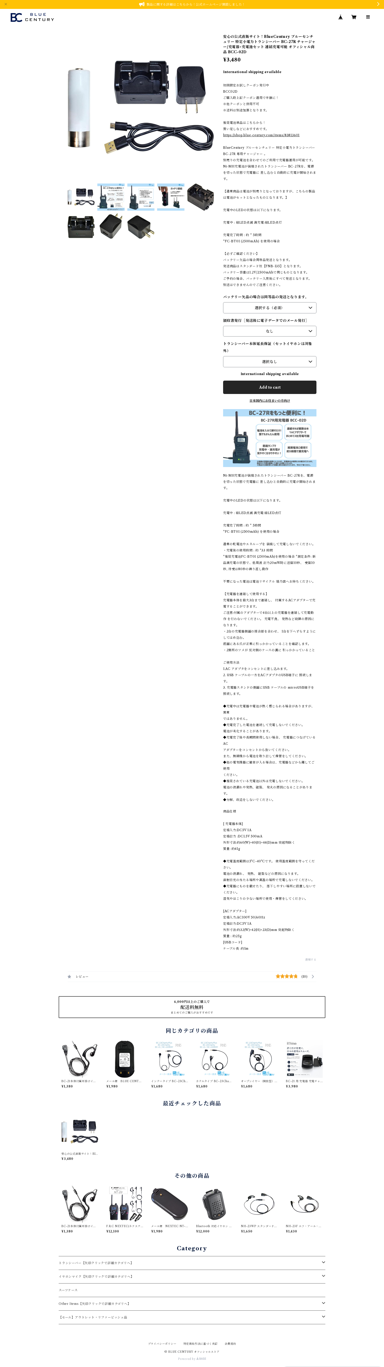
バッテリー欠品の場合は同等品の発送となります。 (266, 297)
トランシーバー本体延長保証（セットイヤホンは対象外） (267, 347)
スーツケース (68, 1290)
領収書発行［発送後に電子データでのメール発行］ (266, 320)
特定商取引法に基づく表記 (201, 1343)
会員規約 (230, 1343)
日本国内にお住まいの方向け (270, 401)
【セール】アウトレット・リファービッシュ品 (93, 1317)
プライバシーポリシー (162, 1343)
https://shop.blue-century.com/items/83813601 (261, 135)
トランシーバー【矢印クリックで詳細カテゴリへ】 (96, 1263)
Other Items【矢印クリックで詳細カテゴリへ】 (95, 1304)
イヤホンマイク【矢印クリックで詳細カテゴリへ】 (96, 1277)
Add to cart (270, 387)
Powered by (187, 1359)
